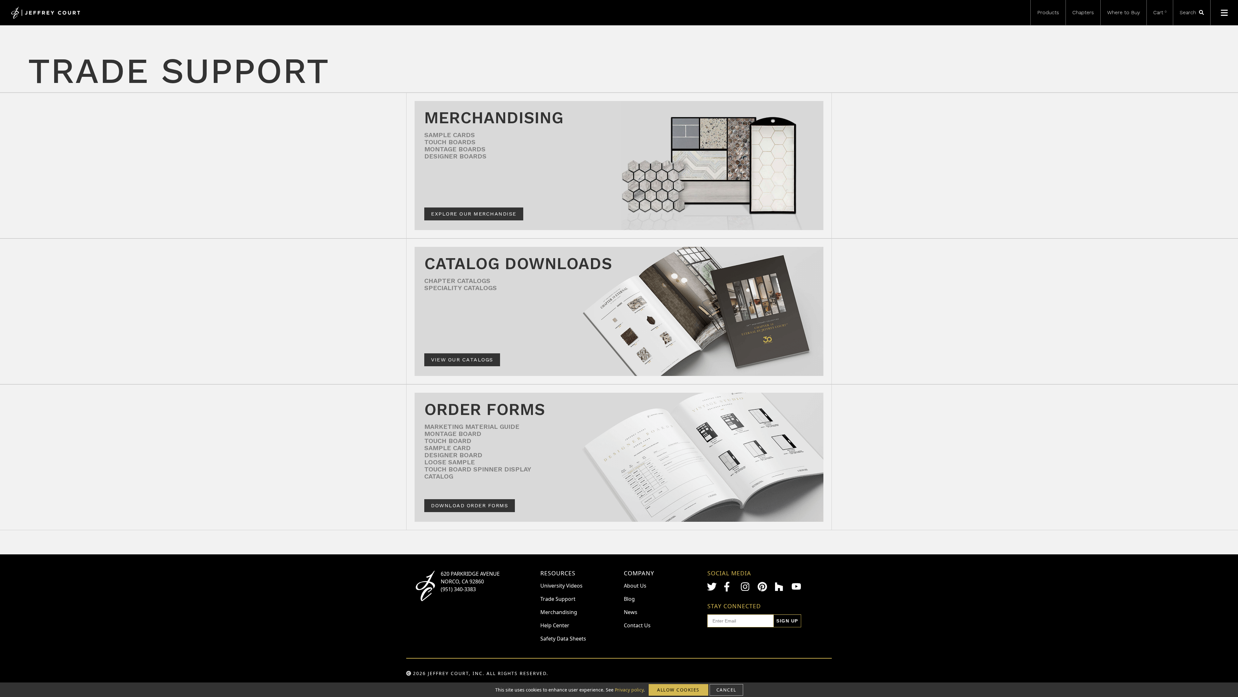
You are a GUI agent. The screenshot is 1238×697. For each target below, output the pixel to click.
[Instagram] (746, 586)
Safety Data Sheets (563, 638)
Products (1048, 12)
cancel (726, 690)
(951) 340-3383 (458, 589)
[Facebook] (728, 586)
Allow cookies (678, 690)
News (630, 612)
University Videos (561, 585)
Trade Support (557, 598)
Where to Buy (1123, 12)
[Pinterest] (762, 586)
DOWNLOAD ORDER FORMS (469, 505)
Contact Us (637, 625)
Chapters (1083, 12)
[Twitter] (712, 586)
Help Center (554, 625)
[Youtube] (796, 586)
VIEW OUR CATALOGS (462, 360)
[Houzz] (779, 586)
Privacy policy (629, 690)
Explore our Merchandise (473, 214)
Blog (629, 598)
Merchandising (558, 612)
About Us (635, 585)
